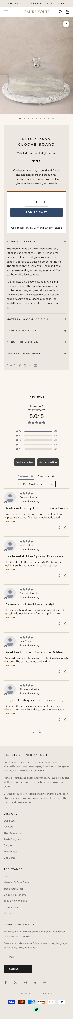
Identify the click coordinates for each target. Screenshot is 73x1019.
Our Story (9, 821)
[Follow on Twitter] (15, 982)
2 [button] (40, 732)
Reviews (37, 396)
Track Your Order (13, 888)
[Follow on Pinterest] (44, 982)
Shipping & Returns (15, 895)
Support (8, 876)
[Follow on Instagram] (25, 982)
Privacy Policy (12, 907)
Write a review (24, 462)
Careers (8, 845)
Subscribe (18, 969)
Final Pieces (10, 851)
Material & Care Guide (16, 882)
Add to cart (37, 212)
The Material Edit (13, 833)
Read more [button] (10, 521)
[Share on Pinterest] (30, 365)
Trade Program (12, 839)
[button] (36, 431)
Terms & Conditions (15, 901)
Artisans (8, 827)
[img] (36, 493)
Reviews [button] (23, 476)
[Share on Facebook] (19, 365)
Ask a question (48, 462)
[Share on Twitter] (25, 365)
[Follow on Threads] (35, 982)
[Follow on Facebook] (5, 982)
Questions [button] (43, 476)
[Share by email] (35, 365)
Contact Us (10, 913)
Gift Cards (10, 858)
